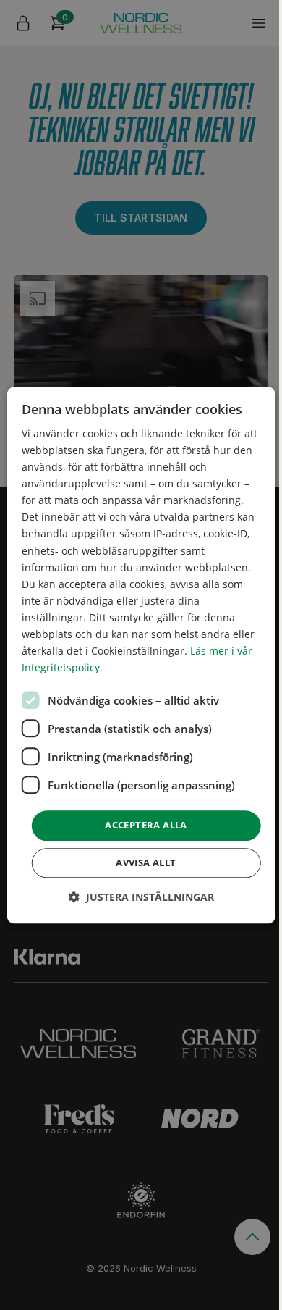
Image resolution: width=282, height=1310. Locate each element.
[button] (141, 897)
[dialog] (141, 655)
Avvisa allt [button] (146, 862)
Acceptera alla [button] (146, 825)
